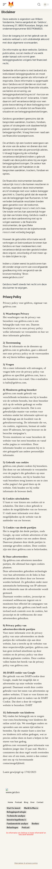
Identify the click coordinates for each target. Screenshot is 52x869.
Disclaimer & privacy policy (26, 863)
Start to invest (13, 808)
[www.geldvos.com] (11, 4)
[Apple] (29, 852)
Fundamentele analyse (17, 823)
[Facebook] (9, 844)
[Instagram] (39, 844)
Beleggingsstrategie (16, 812)
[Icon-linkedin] (29, 844)
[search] (39, 4)
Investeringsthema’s (16, 819)
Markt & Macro (31, 808)
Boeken (35, 823)
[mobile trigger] (5, 4)
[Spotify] (19, 852)
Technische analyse (16, 816)
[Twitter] (19, 844)
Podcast (25, 827)
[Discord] (9, 852)
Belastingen (12, 827)
